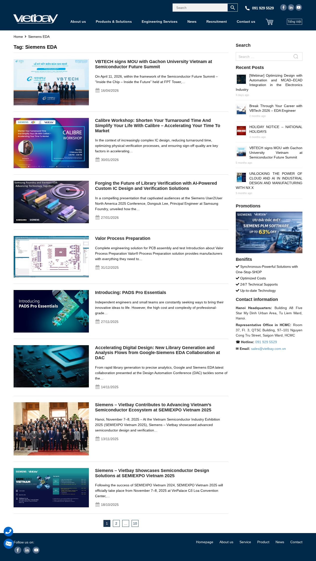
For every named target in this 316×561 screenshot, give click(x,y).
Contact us (246, 21)
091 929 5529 (266, 342)
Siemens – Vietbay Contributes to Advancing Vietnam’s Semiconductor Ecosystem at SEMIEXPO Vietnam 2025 (153, 407)
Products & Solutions (114, 21)
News (192, 21)
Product (263, 542)
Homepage (204, 542)
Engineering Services (160, 21)
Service (245, 542)
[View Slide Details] (269, 232)
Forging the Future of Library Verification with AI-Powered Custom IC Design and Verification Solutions (156, 186)
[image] (51, 82)
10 (135, 523)
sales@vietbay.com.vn (268, 349)
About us (78, 21)
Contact (296, 542)
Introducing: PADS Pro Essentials (130, 292)
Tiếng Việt (294, 21)
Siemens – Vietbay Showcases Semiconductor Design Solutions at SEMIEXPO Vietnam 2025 (152, 473)
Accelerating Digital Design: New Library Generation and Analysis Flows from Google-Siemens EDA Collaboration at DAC (157, 352)
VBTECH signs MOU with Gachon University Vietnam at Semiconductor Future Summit (153, 64)
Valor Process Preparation (122, 238)
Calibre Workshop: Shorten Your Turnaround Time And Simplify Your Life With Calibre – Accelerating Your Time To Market (157, 125)
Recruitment (216, 21)
